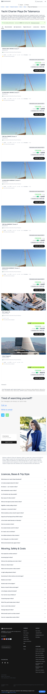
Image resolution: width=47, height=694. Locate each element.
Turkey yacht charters (40, 659)
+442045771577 (39, 632)
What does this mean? (35, 22)
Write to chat (9, 442)
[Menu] (45, 1)
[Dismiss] (44, 22)
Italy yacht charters (39, 653)
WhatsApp (38, 637)
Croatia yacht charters (40, 649)
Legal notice (26, 637)
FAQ (24, 643)
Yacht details (39, 70)
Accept (42, 691)
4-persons (31, 19)
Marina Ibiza (16, 390)
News (25, 649)
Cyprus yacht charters (40, 672)
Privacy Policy (26, 639)
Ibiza (21, 6)
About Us (25, 630)
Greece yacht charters (40, 651)
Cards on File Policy (27, 641)
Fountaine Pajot (31, 390)
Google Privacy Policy (33, 684)
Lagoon (25, 390)
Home (2, 6)
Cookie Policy (4, 692)
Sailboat (9, 19)
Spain (7, 6)
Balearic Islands (14, 6)
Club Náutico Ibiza (9, 390)
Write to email (6, 410)
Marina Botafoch (35, 389)
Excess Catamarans (40, 390)
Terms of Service (41, 684)
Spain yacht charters (40, 655)
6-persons (37, 19)
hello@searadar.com (40, 635)
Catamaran (14, 19)
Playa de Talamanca (26, 389)
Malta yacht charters (40, 670)
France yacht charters (40, 657)
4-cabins (23, 19)
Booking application (6, 647)
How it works (26, 632)
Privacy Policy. (13, 692)
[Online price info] (40, 62)
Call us (4, 405)
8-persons (42, 19)
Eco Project (26, 635)
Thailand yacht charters (40, 661)
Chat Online (38, 630)
